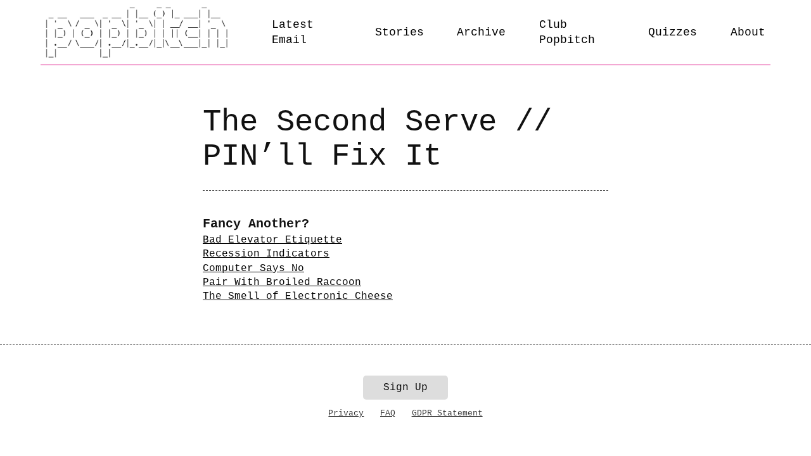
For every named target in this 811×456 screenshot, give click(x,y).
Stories (399, 32)
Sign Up (405, 387)
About (748, 32)
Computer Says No (253, 268)
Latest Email (293, 32)
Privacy (346, 413)
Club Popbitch (567, 32)
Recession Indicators (266, 254)
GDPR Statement (447, 413)
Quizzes (672, 32)
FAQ (387, 413)
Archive (481, 32)
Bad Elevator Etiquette (272, 240)
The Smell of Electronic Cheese (298, 296)
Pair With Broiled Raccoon (282, 282)
